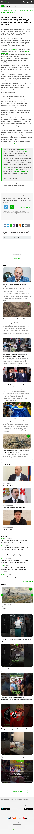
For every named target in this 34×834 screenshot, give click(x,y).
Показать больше (17, 791)
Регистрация (17, 254)
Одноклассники (25, 171)
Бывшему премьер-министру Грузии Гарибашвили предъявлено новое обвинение (14, 386)
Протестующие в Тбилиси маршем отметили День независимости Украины (16, 420)
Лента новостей (11, 12)
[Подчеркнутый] (11, 237)
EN (5, 1)
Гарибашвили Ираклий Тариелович (14, 507)
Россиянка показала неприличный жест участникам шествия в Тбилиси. (14, 786)
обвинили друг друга (10, 127)
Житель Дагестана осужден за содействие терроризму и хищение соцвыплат (14, 548)
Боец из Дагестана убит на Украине (12, 555)
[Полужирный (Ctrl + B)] (4, 237)
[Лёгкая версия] (8, 2)
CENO (26, 151)
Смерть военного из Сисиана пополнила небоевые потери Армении (16, 451)
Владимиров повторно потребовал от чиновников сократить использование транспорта (13, 569)
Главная (3, 12)
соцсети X (6, 167)
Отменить (17, 258)
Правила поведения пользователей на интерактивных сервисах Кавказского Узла (17, 823)
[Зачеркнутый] (14, 237)
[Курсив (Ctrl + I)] (7, 237)
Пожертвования (29, 805)
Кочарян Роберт (8, 485)
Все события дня (28, 581)
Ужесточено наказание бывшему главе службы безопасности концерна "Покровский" (16, 561)
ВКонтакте (16, 171)
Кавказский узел (12, 49)
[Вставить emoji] (18, 237)
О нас (2, 805)
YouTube (18, 169)
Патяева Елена (7, 529)
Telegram (21, 149)
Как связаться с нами (14, 805)
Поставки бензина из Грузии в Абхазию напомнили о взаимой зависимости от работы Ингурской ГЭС (16, 321)
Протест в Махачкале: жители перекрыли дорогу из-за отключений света (14, 670)
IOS (9, 157)
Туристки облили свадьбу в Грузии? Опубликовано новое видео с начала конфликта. (16, 699)
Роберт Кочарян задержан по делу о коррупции (14, 285)
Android (5, 157)
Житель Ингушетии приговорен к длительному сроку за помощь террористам (16, 578)
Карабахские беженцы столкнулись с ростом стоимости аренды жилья (15, 355)
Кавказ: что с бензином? (10, 10)
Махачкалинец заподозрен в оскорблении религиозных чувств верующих (14, 541)
